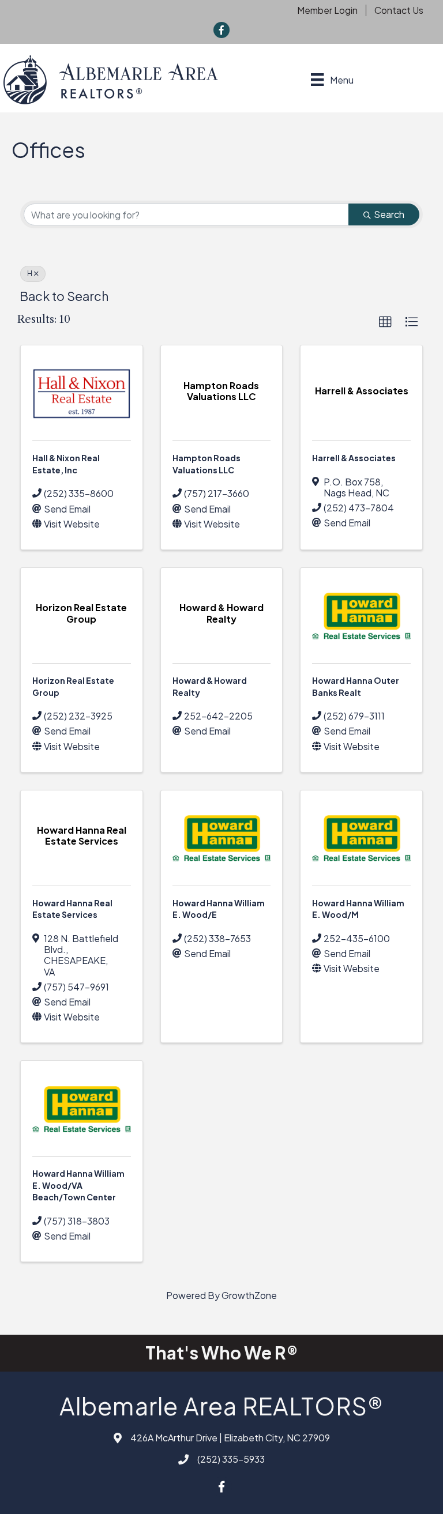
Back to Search (64, 296)
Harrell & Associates (354, 458)
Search (389, 214)
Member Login (327, 10)
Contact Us (398, 10)
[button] (385, 322)
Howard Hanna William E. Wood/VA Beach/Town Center (78, 1185)
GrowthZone (249, 1295)
